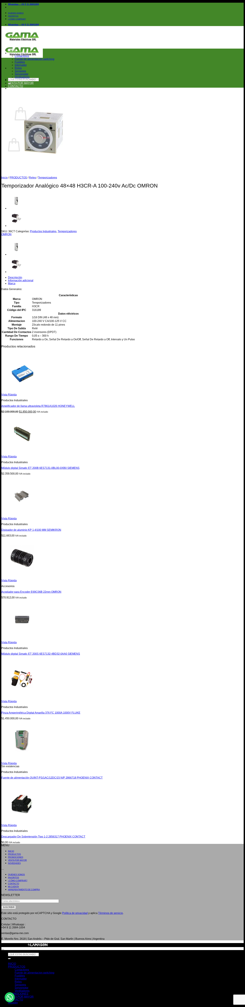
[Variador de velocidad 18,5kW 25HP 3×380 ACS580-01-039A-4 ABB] (16, 208)
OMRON (6, 234)
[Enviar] (9, 958)
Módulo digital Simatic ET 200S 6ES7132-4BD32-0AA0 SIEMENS (40, 653)
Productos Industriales (43, 231)
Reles (18, 68)
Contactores (22, 56)
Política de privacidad (75, 913)
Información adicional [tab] (20, 280)
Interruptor (21, 65)
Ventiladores (22, 77)
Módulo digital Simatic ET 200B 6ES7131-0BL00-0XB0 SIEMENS (40, 468)
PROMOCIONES (18, 80)
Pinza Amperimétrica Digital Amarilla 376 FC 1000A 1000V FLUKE (40, 712)
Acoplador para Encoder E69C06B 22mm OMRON (31, 591)
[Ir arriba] (2, 949)
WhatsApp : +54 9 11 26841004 (23, 4)
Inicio (4, 177)
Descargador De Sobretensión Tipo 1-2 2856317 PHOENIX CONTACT (43, 836)
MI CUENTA (13, 886)
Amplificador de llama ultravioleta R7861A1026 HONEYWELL (38, 406)
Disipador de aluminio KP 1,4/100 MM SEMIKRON (31, 529)
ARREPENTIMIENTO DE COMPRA (24, 889)
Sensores (20, 71)
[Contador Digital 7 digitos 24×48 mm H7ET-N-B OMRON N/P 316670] (16, 225)
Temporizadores (47, 177)
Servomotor (21, 74)
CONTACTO (15, 86)
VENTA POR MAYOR (21, 83)
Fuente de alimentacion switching (34, 59)
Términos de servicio (110, 913)
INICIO (12, 50)
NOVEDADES (14, 863)
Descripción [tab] (15, 277)
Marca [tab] (11, 283)
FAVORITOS (13, 16)
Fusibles (20, 62)
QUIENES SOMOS (16, 13)
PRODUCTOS (16, 53)
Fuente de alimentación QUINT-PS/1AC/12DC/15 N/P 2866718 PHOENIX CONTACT (52, 777)
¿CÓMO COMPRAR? (17, 19)
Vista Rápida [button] (9, 394)
